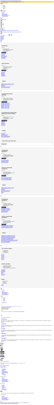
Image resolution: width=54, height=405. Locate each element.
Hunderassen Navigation (6, 308)
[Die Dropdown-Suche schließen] (12, 35)
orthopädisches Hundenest (4, 162)
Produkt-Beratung (4, 52)
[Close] (0, 404)
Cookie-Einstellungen (5, 16)
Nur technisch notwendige (4, 403)
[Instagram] (1, 391)
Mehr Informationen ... (26, 402)
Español (4, 299)
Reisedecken (3, 74)
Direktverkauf (4, 374)
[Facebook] (0, 391)
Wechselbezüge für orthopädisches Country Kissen (8, 237)
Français (4, 7)
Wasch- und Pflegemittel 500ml (5, 87)
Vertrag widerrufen (2, 366)
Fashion (2, 285)
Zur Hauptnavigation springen (17, 0)
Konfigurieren (9, 403)
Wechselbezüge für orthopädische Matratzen (7, 239)
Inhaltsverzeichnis (8, 307)
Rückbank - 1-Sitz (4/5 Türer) (5, 103)
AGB (3, 13)
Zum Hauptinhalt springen (4, 0)
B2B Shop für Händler (5, 372)
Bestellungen (16, 30)
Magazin (3, 373)
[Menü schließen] (1, 28)
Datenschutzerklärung (5, 292)
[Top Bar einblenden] (1, 33)
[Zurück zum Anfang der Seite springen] (1, 401)
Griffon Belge (3, 333)
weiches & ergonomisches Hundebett (6, 178)
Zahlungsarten (13, 30)
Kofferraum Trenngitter (4, 135)
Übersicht (1, 30)
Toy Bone (2, 256)
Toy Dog (2, 259)
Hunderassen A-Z (3, 307)
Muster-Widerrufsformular (5, 15)
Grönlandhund (3, 338)
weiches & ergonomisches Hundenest (6, 179)
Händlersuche (4, 387)
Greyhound (3, 328)
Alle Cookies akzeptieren (15, 403)
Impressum (3, 12)
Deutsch (4, 5)
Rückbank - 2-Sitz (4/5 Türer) (5, 105)
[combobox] (4, 35)
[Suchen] (2, 24)
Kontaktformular (7, 365)
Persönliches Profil (5, 30)
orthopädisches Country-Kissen (5, 210)
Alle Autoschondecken (4, 120)
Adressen (9, 30)
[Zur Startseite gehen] (3, 19)
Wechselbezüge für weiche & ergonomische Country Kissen (9, 240)
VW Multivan (3, 125)
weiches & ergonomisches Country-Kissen (7, 227)
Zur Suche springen (10, 0)
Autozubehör (3, 270)
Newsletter (3, 386)
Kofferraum (2, 122)
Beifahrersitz (3, 123)
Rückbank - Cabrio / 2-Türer (5, 108)
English (4, 298)
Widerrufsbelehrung (4, 14)
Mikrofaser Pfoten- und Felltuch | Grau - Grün (7, 84)
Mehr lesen (2, 331)
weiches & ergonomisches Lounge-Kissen (6, 226)
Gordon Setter (3, 323)
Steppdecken (3, 55)
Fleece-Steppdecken (4, 56)
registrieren (3, 29)
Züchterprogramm (4, 389)
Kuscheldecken (3, 58)
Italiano (4, 8)
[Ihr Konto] (1, 26)
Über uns (3, 370)
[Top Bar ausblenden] (1, 18)
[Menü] (1, 21)
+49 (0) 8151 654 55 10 (13, 363)
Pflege (2, 273)
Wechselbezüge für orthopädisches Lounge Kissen (8, 236)
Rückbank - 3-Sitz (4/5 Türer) (5, 106)
